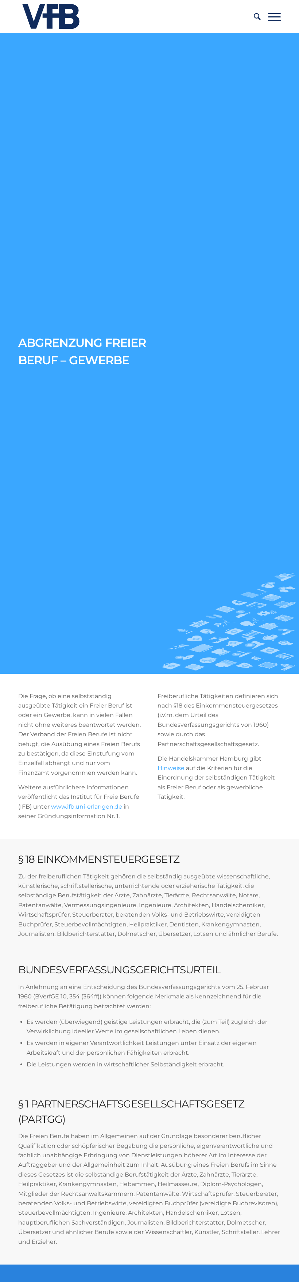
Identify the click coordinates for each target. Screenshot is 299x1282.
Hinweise (171, 768)
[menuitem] (253, 16)
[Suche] (253, 16)
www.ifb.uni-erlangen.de (87, 806)
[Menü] (271, 16)
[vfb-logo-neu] (51, 16)
